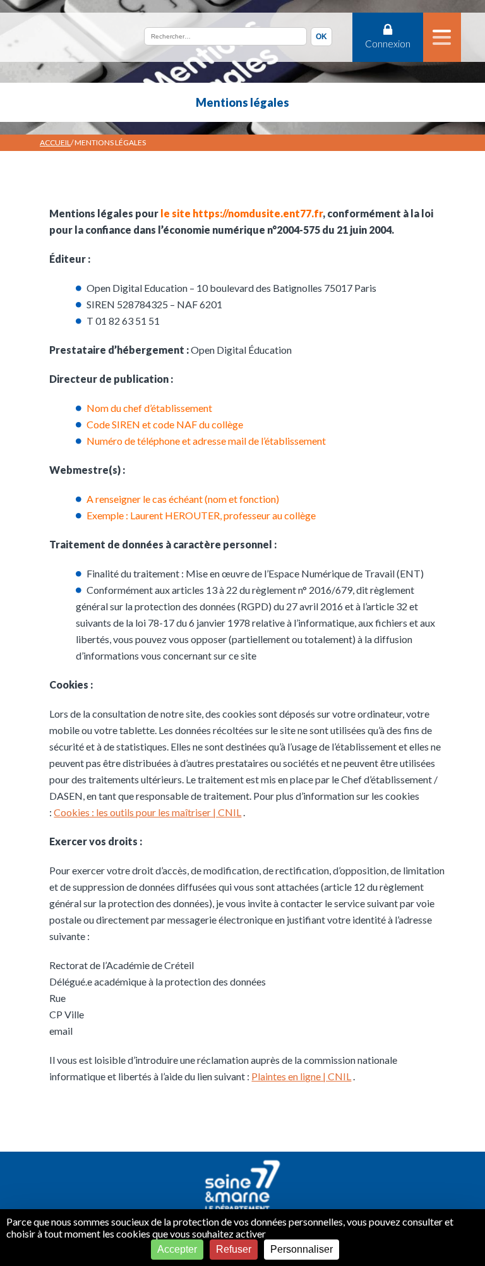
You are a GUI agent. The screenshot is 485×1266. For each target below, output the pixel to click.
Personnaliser (301, 1249)
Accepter (177, 1249)
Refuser (233, 1249)
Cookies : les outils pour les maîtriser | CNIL (147, 812)
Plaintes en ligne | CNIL (301, 1076)
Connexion (387, 43)
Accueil (55, 142)
